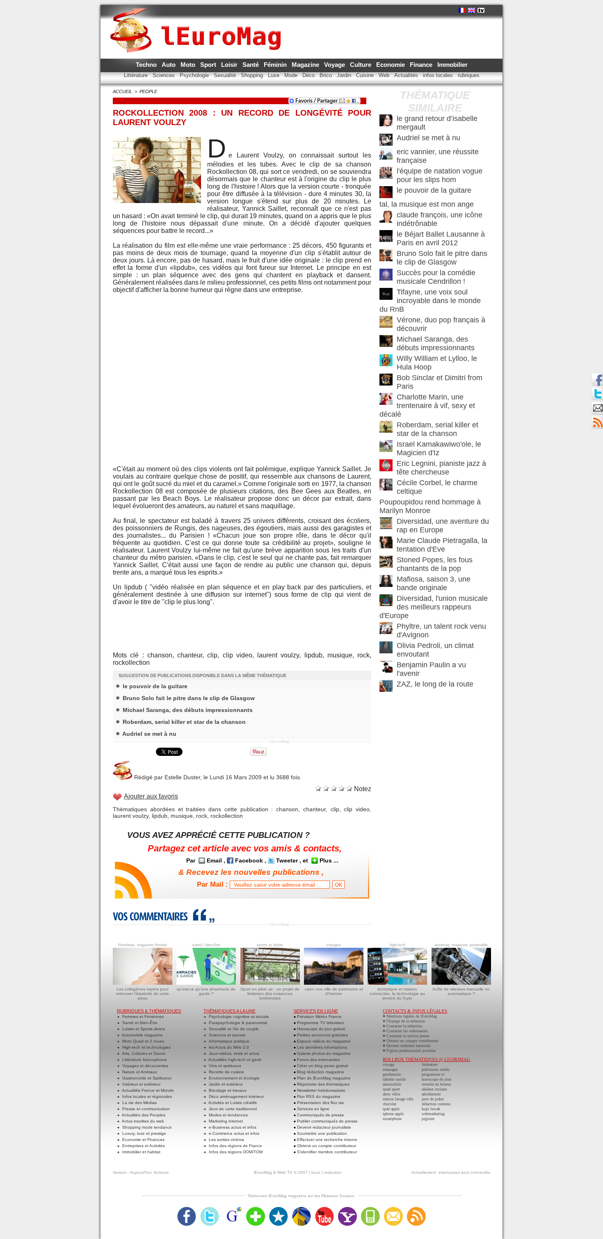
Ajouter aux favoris (151, 796)
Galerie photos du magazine (323, 1053)
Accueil (122, 91)
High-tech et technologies (146, 1047)
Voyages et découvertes (144, 1065)
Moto (188, 64)
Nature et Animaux (139, 1072)
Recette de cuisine (226, 1072)
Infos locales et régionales (146, 1096)
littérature (429, 1064)
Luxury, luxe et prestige (143, 1133)
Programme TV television (320, 1022)
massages (390, 1069)
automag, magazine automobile (461, 945)
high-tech (397, 945)
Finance (422, 64)
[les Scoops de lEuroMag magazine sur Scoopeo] (278, 1209)
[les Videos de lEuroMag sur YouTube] (324, 1209)
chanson (287, 809)
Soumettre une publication (321, 1133)
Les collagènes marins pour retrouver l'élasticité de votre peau (142, 993)
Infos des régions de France (235, 1145)
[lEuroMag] (198, 22)
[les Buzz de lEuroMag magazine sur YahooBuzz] (347, 1209)
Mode (291, 75)
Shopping (253, 75)
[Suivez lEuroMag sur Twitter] (209, 1209)
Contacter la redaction (404, 1026)
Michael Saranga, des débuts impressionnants (188, 710)
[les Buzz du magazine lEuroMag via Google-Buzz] (232, 1209)
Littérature (136, 75)
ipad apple (391, 1109)
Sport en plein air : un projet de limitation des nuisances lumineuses (269, 993)
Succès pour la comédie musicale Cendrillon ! (436, 277)
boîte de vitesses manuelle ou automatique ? (461, 991)
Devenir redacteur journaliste (323, 1127)
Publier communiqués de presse (327, 1121)
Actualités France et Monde (147, 1090)
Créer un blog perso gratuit (322, 1065)
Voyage (335, 64)
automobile (392, 1084)
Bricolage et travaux (227, 1090)
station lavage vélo (398, 1099)
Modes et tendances (228, 1115)
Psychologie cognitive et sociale (238, 1016)
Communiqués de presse (320, 1115)
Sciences (164, 75)
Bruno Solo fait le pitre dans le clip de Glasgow (189, 698)
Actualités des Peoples (143, 1115)
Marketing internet (225, 1121)
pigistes (428, 1118)
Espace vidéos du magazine (323, 1041)
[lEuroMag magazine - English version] (471, 10)
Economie (391, 64)
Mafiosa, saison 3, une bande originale (434, 583)
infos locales (439, 75)
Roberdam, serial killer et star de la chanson (184, 722)
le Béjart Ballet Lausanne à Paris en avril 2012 (441, 238)
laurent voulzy (130, 815)
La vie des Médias (139, 1102)
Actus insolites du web (142, 1121)
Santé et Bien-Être (139, 1022)
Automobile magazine (142, 1035)
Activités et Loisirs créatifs (232, 1102)
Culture (361, 64)
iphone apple (393, 1113)
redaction (333, 1172)
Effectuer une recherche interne (326, 1139)
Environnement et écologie (234, 1078)
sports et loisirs (270, 945)
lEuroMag (263, 1172)
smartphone (392, 1118)
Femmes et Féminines (142, 1016)
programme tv (433, 1074)
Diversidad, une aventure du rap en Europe (443, 525)
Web (385, 75)
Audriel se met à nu (149, 733)
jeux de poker (433, 1099)
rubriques (469, 75)
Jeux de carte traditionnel (232, 1109)
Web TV (284, 1172)
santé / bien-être (206, 945)
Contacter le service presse (407, 1036)
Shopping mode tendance (146, 1127)
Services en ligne (312, 1109)
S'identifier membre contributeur (326, 1152)
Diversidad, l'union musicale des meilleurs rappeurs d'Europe (433, 607)
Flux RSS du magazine (318, 1096)
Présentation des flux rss (320, 1102)
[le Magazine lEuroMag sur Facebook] (186, 1209)
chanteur (314, 809)
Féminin (276, 64)
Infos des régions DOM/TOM (235, 1152)
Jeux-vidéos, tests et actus (233, 1053)
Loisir (230, 64)
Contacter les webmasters (407, 1031)
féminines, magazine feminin (142, 945)
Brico (326, 75)
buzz (315, 1172)
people (148, 91)
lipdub (159, 815)
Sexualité (226, 75)
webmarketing (433, 1113)
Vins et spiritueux (224, 1065)
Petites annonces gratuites (322, 1035)
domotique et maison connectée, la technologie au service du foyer (397, 993)
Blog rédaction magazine (320, 1072)
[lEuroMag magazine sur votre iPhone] (370, 1209)
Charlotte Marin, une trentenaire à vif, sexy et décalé (427, 405)
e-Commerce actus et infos (233, 1133)
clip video (357, 809)
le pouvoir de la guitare (155, 686)
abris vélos (391, 1094)
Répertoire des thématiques (322, 1084)
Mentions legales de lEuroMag (411, 1016)
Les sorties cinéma (226, 1139)
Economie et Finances (142, 1139)
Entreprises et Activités (143, 1145)
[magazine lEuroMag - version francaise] (462, 10)
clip (335, 809)
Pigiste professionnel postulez (411, 1050)
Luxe (274, 75)
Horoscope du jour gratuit (320, 1029)
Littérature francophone (144, 1059)
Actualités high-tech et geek (234, 1059)
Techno (147, 64)
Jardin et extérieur (225, 1084)
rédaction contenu (436, 1104)
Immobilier (452, 64)
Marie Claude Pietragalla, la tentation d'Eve (442, 544)
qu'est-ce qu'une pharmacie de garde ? (206, 991)
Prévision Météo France (319, 1016)
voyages (334, 945)
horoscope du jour (436, 1079)
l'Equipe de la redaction (405, 1021)
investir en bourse (436, 1084)
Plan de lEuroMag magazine (323, 1078)
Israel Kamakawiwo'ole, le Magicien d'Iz (439, 448)
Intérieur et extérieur (140, 1084)
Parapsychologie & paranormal (237, 1022)
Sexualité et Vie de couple (233, 1029)
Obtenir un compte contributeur (326, 1145)
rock (201, 815)
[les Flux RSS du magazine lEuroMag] (416, 1209)
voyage (388, 1064)
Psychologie (195, 75)
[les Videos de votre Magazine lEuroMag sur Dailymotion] (301, 1209)
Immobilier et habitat (140, 1152)
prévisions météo (436, 1069)
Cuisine (365, 75)
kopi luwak (431, 1109)
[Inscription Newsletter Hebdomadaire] (597, 418)
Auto (169, 64)
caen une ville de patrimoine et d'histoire (334, 991)
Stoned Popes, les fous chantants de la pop (435, 564)
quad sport (391, 1089)
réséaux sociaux (434, 1089)
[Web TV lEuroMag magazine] (480, 10)
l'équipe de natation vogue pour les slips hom (439, 175)
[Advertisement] (242, 623)
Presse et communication (145, 1109)
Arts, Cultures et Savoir (143, 1053)
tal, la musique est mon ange (426, 204)
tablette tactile (394, 1079)
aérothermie (431, 1094)
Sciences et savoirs (226, 1035)
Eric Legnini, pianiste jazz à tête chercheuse (441, 467)
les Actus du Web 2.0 (228, 1047)
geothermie (392, 1074)
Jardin (345, 75)
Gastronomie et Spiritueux (146, 1078)
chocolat (389, 1104)
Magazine (306, 64)
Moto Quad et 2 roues (142, 1041)
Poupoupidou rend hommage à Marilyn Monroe (430, 506)
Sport (209, 64)
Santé (251, 64)
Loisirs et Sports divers (143, 1029)
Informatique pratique (228, 1041)
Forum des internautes (318, 1059)
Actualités (407, 75)
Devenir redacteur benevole (408, 1045)
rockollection (226, 815)
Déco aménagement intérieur (236, 1096)
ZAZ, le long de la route (435, 684)
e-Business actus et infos (232, 1127)
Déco (309, 75)
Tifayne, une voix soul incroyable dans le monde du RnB (430, 300)
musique (182, 815)
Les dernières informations (321, 1047)
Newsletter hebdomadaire (320, 1090)
